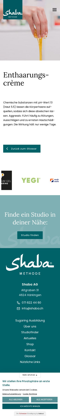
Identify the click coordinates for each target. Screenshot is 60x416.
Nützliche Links (30, 362)
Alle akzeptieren (44, 399)
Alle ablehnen (15, 399)
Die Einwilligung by (30, 413)
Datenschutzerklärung (11, 394)
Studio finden (30, 235)
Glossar (30, 356)
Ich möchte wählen (30, 406)
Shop (30, 344)
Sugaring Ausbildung (30, 320)
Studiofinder (30, 332)
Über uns (30, 326)
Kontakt (30, 350)
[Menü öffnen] (54, 9)
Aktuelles (30, 338)
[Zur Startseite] (30, 264)
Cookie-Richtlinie (30, 394)
